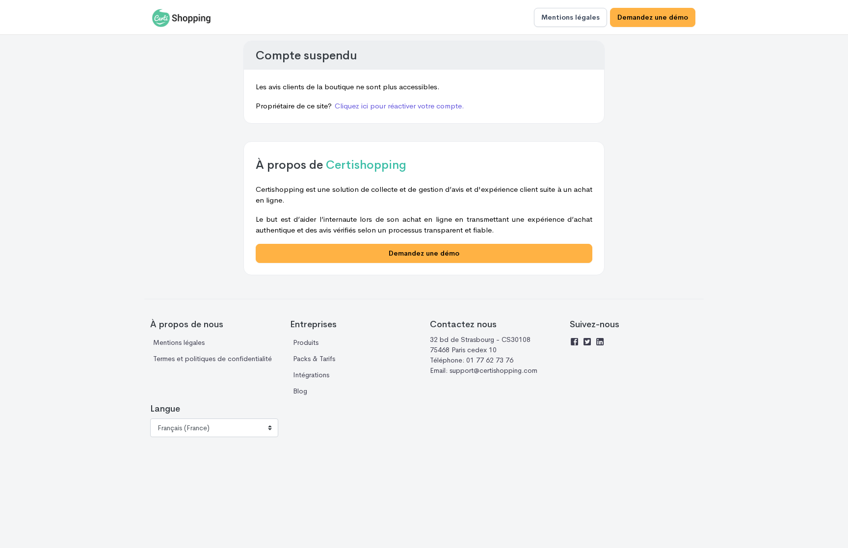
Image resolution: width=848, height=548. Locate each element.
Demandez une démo (652, 17)
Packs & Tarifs (314, 358)
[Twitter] (589, 343)
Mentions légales (570, 17)
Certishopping (366, 164)
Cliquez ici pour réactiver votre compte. (399, 105)
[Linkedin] (601, 343)
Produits (305, 342)
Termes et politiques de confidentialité (212, 358)
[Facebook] (576, 343)
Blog (300, 391)
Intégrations (311, 374)
